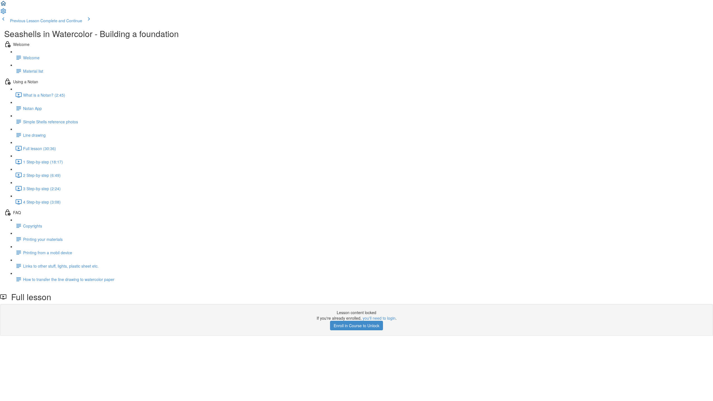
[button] (3, 5)
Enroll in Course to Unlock (356, 325)
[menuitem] (3, 13)
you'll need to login (379, 318)
